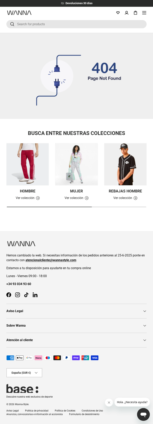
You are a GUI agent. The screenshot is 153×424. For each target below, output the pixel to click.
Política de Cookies (65, 410)
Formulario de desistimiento (84, 414)
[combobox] (76, 24)
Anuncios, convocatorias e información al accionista (34, 414)
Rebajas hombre (125, 191)
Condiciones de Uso (92, 410)
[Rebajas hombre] (125, 164)
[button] (135, 12)
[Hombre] (28, 164)
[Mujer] (76, 164)
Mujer (76, 191)
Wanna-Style (21, 404)
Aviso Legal (12, 410)
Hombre (27, 191)
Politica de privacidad (36, 410)
